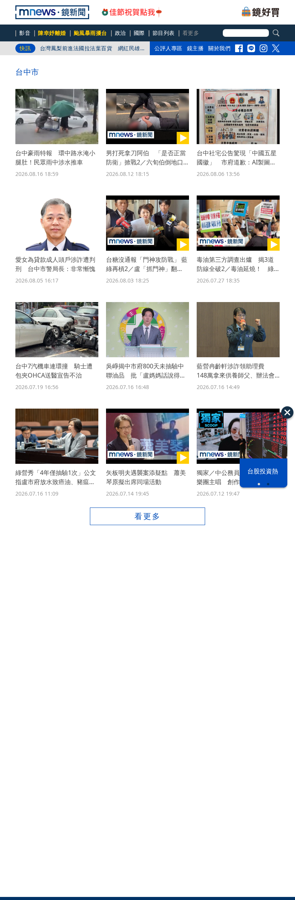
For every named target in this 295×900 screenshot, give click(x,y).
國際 (139, 32)
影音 (24, 32)
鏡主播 (195, 48)
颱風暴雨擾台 (90, 32)
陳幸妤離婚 (52, 32)
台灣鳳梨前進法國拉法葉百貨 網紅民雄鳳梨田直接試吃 (90, 49)
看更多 (147, 516)
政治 (120, 32)
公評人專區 (168, 48)
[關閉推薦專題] (287, 412)
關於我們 (219, 48)
